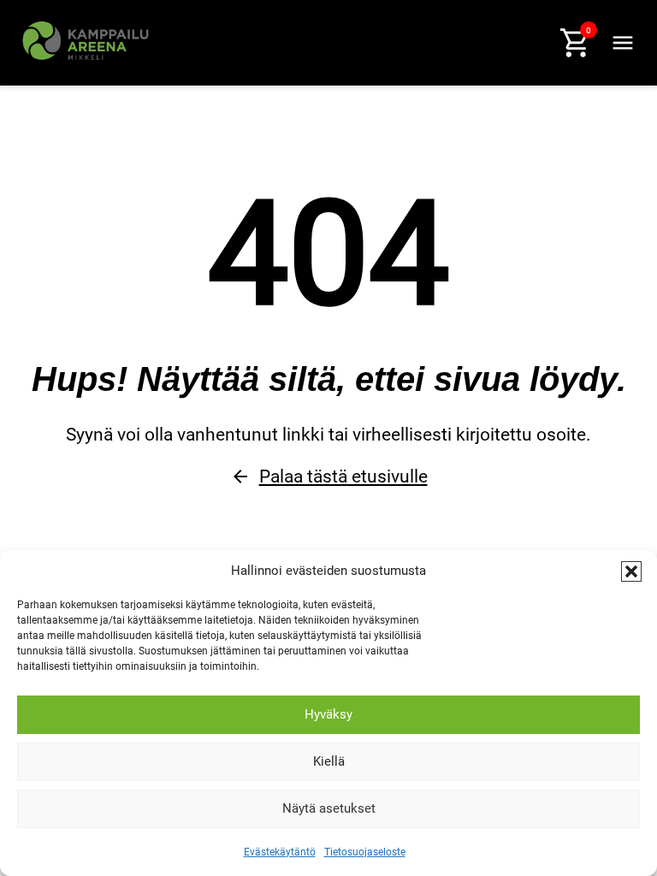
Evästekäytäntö (280, 852)
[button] (631, 571)
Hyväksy (328, 714)
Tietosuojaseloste (364, 852)
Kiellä (329, 761)
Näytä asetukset (329, 808)
